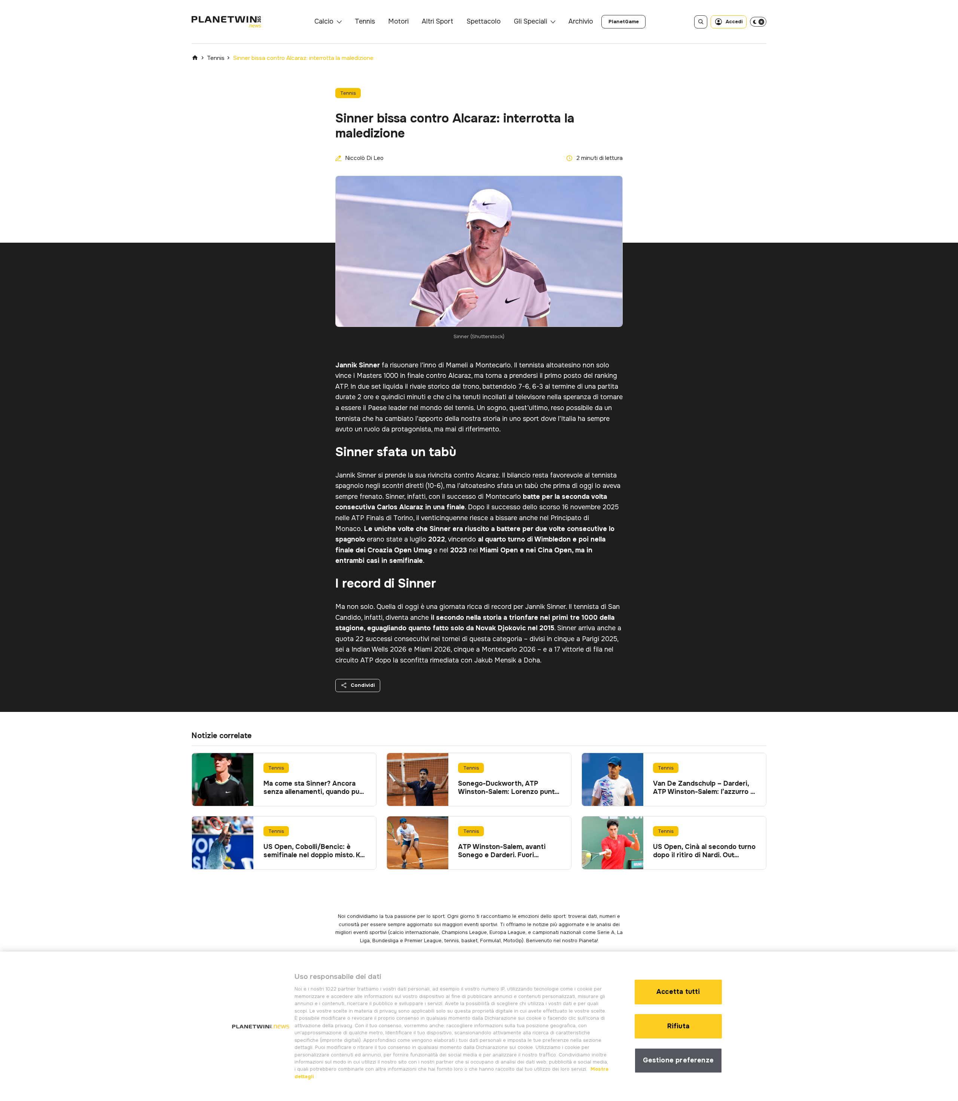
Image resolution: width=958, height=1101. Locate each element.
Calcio (323, 21)
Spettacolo (484, 21)
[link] (623, 21)
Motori (398, 21)
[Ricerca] (700, 21)
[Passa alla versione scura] (758, 22)
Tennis (365, 21)
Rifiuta (678, 1026)
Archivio (580, 21)
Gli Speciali (530, 21)
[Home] (195, 57)
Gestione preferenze (678, 1060)
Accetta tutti (678, 992)
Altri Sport (437, 21)
